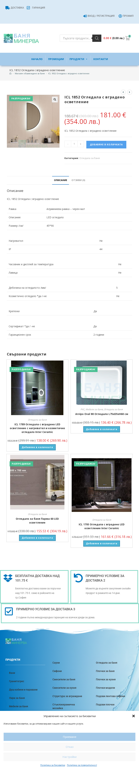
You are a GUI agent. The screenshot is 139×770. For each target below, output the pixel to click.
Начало (37, 59)
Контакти (100, 59)
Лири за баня (17, 698)
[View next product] (129, 92)
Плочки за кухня (106, 679)
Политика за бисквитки (52, 765)
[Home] (10, 73)
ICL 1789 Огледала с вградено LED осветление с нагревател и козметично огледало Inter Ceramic (37, 428)
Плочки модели (105, 687)
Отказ (69, 747)
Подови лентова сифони (110, 696)
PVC (83, 409)
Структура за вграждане (67, 696)
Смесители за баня (63, 679)
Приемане (69, 737)
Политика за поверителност (82, 765)
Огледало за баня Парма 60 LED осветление (37, 520)
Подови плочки (105, 704)
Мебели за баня (94, 409)
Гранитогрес (16, 681)
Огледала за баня (89, 158)
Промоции (56, 59)
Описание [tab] (60, 180)
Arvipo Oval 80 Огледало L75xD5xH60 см (101, 414)
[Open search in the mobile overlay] (80, 38)
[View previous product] (123, 92)
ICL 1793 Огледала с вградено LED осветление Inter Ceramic (102, 526)
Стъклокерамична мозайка (63, 706)
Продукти (77, 59)
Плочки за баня (105, 671)
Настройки (69, 757)
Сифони (57, 671)
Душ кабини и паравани (23, 689)
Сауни (56, 662)
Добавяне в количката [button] (37, 447)
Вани (12, 672)
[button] (133, 716)
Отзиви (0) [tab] (78, 180)
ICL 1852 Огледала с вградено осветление (68, 73)
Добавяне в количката (106, 144)
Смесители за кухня (64, 687)
